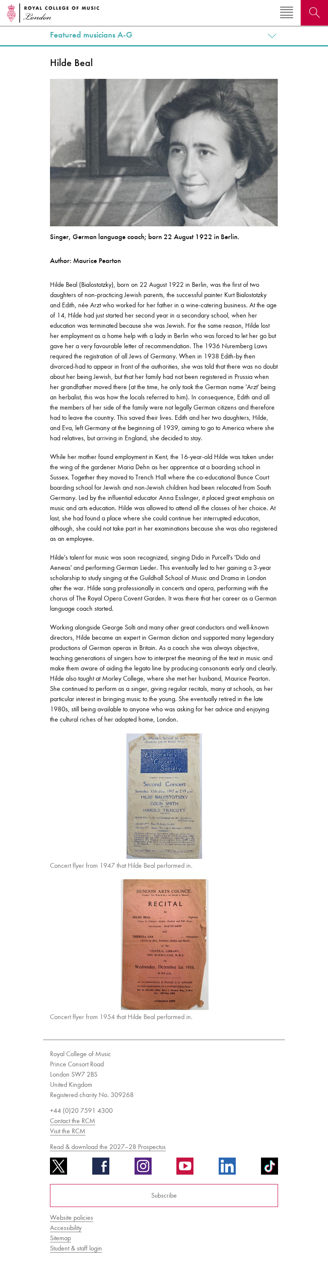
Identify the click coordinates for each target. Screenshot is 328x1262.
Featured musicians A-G (91, 35)
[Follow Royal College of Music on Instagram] (143, 1169)
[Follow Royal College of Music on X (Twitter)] (58, 1169)
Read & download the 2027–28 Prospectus (108, 1147)
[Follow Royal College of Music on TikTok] (269, 1169)
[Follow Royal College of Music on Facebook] (100, 1169)
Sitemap (60, 1238)
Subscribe (164, 1195)
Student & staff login (76, 1248)
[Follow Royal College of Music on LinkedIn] (227, 1169)
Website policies (71, 1217)
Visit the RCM (67, 1131)
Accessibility (66, 1228)
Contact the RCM (72, 1121)
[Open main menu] (287, 12)
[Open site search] (314, 13)
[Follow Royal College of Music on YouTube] (184, 1169)
